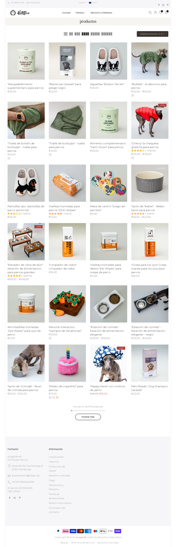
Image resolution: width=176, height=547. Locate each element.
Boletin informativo (60, 503)
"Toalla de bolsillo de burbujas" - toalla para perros (22, 147)
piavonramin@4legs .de (25, 475)
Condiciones (56, 457)
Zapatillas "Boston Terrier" (107, 84)
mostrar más (88, 417)
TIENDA (79, 12)
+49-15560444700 (17, 3)
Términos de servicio (82, 542)
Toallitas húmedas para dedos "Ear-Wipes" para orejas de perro (105, 268)
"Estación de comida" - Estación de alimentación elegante (107, 331)
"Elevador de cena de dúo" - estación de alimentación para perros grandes (26, 268)
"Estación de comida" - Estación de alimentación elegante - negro (148, 331)
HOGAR (66, 12)
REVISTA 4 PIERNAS (101, 12)
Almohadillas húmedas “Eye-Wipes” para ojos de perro (24, 331)
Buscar (64, 542)
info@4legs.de (34, 3)
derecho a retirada (59, 475)
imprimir (54, 462)
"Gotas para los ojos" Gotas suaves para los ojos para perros (148, 268)
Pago (52, 480)
